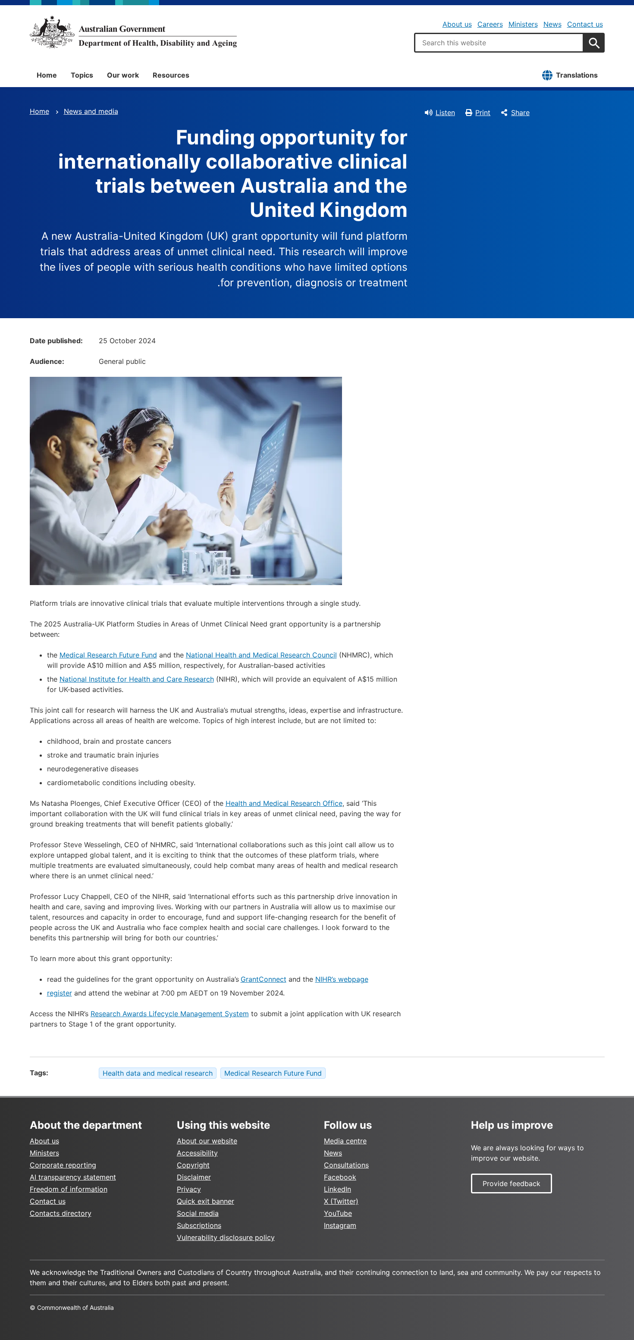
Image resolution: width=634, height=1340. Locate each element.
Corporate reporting (63, 1165)
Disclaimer (194, 1177)
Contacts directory (60, 1213)
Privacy (189, 1189)
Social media (198, 1213)
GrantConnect (263, 979)
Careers (490, 24)
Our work (123, 75)
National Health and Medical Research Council (261, 655)
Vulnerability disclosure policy (226, 1237)
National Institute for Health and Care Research (137, 679)
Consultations (346, 1165)
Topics (82, 75)
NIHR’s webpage (341, 979)
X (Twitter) (341, 1201)
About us (457, 24)
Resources (171, 75)
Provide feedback (511, 1183)
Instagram (340, 1225)
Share (520, 112)
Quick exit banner (205, 1201)
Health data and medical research (158, 1073)
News (552, 24)
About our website (207, 1140)
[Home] (133, 32)
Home (47, 75)
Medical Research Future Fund (108, 655)
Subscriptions (199, 1225)
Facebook (340, 1177)
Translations (577, 75)
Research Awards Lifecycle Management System (170, 1013)
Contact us (585, 24)
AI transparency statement (73, 1177)
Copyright (193, 1165)
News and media (91, 111)
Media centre (345, 1140)
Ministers (523, 24)
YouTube (338, 1213)
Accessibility (197, 1153)
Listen (445, 112)
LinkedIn (337, 1189)
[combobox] (499, 43)
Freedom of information (68, 1189)
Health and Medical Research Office (284, 803)
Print (482, 112)
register (59, 993)
